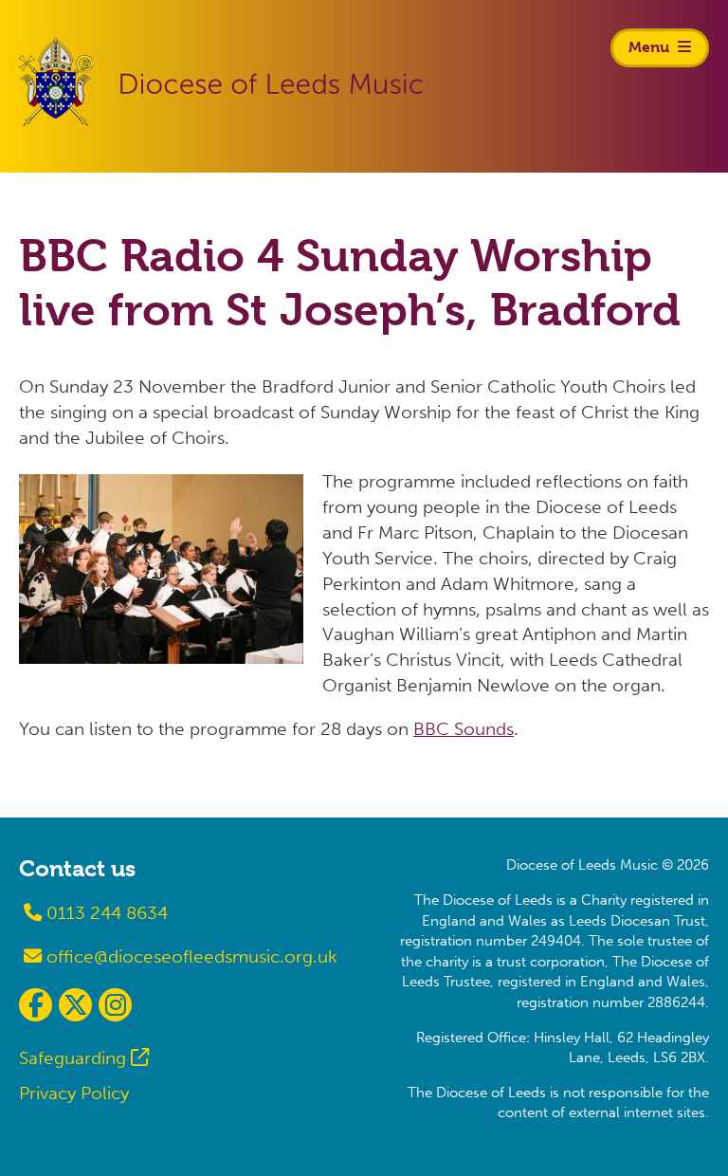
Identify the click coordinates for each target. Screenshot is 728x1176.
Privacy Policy (74, 1093)
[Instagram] (115, 1004)
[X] (75, 1004)
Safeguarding (72, 1058)
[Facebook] (35, 1004)
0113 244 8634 (105, 913)
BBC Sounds (463, 729)
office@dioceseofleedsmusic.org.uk (189, 956)
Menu (650, 47)
